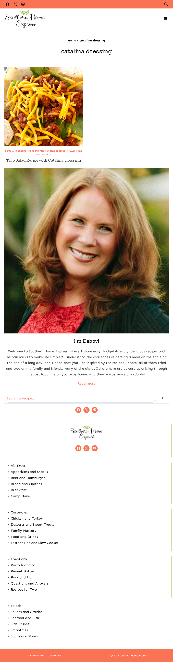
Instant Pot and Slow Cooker (34, 543)
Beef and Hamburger (28, 478)
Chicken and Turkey (27, 518)
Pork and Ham (23, 577)
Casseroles (19, 512)
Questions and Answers (29, 583)
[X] (15, 4)
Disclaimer (55, 655)
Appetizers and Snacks (29, 472)
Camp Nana (20, 496)
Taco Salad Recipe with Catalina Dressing (43, 160)
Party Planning (23, 565)
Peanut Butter (22, 571)
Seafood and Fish (25, 618)
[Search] (163, 398)
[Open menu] (165, 18)
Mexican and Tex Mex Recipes (46, 151)
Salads (71, 151)
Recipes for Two (24, 589)
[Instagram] (23, 4)
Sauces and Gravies (26, 612)
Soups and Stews (24, 636)
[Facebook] (7, 4)
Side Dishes (20, 624)
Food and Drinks (15, 151)
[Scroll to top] (164, 648)
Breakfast (19, 490)
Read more (86, 383)
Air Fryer (18, 466)
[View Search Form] (166, 4)
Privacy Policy (35, 655)
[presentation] (43, 106)
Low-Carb (19, 559)
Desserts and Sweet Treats (32, 524)
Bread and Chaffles (26, 484)
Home (72, 40)
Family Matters (23, 531)
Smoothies (19, 630)
